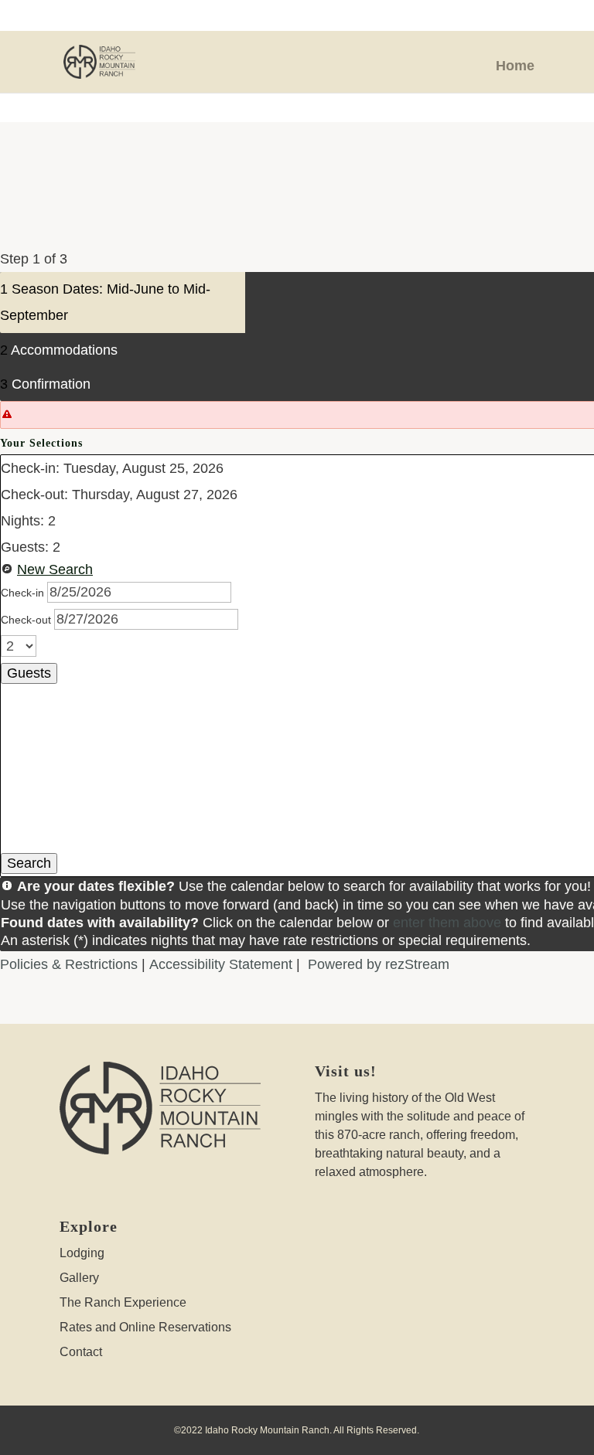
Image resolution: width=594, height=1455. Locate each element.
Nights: (22, 521)
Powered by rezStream (378, 964)
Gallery (79, 1277)
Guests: (25, 547)
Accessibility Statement (220, 964)
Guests (29, 673)
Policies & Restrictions (69, 964)
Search (29, 863)
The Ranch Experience (123, 1302)
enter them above (447, 922)
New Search (55, 569)
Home (515, 65)
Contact (81, 1351)
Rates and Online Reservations (145, 1327)
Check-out (27, 620)
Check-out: (34, 494)
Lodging (82, 1253)
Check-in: (30, 468)
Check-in (24, 592)
